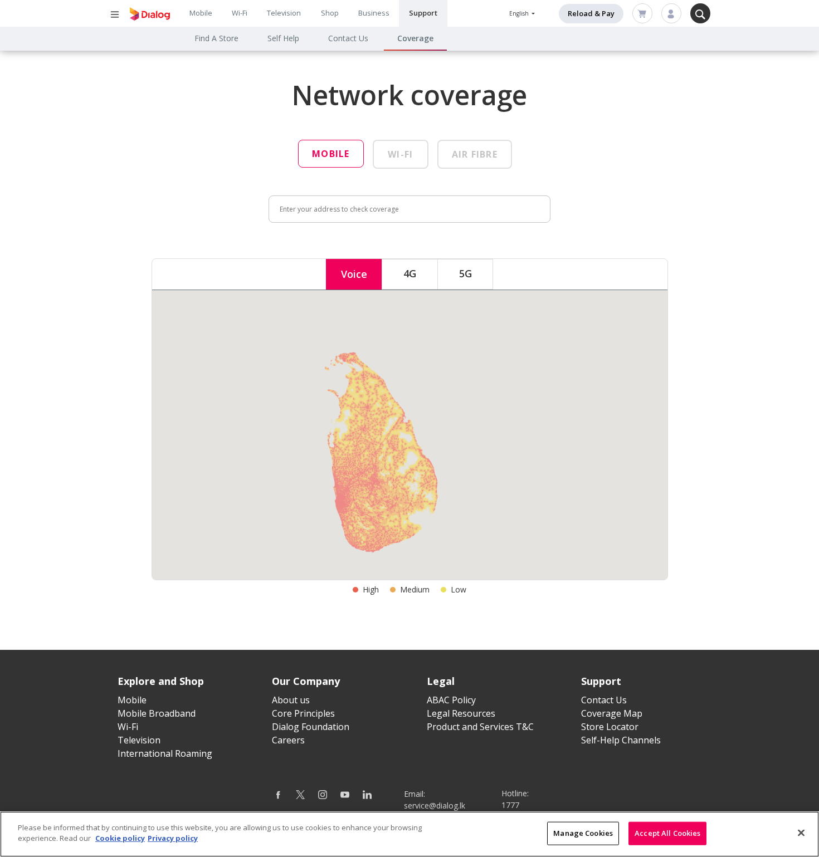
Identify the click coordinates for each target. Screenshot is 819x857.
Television (284, 13)
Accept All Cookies (667, 833)
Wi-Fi (239, 13)
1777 (510, 805)
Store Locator (609, 727)
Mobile (200, 13)
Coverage (415, 38)
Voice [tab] (354, 274)
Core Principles (303, 713)
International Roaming (165, 753)
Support (423, 13)
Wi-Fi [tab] (400, 154)
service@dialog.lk (434, 805)
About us (291, 700)
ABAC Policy (451, 700)
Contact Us (348, 38)
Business (373, 13)
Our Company (306, 681)
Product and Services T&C (480, 727)
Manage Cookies (583, 833)
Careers (288, 740)
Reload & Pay (591, 13)
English (519, 13)
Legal (441, 681)
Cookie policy (120, 838)
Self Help (283, 38)
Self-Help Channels (621, 740)
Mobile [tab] (331, 154)
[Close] (801, 832)
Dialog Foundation (310, 727)
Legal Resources (461, 713)
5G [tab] (465, 273)
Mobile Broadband (157, 713)
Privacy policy (173, 838)
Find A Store (216, 38)
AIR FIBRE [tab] (475, 154)
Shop (330, 13)
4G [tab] (409, 273)
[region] (409, 834)
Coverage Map (611, 713)
